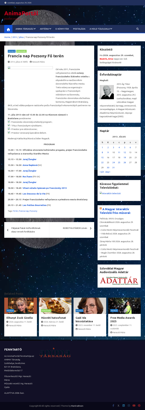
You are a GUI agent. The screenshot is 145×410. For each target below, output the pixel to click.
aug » (107, 172)
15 (102, 157)
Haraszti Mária (38, 62)
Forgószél (21, 51)
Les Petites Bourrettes (35, 205)
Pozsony (33, 211)
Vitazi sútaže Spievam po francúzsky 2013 (45, 188)
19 (125, 157)
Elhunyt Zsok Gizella (19, 317)
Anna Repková (30, 165)
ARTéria (44, 29)
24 (113, 162)
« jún (102, 172)
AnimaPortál (21, 13)
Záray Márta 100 (107, 241)
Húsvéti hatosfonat (53, 317)
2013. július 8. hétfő (19, 62)
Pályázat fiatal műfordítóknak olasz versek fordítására (25, 230)
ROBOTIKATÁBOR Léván (75, 228)
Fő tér (15, 211)
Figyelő (11, 51)
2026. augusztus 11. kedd (20, 322)
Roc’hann (27, 176)
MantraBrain (77, 406)
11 (119, 152)
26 (125, 162)
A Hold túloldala (100, 29)
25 (119, 162)
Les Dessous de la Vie (34, 193)
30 (108, 167)
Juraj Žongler (29, 159)
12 (125, 152)
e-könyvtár (62, 29)
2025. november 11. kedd (89, 325)
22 (102, 162)
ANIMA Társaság (24, 29)
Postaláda (79, 29)
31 (113, 167)
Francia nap (24, 211)
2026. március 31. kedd (53, 322)
